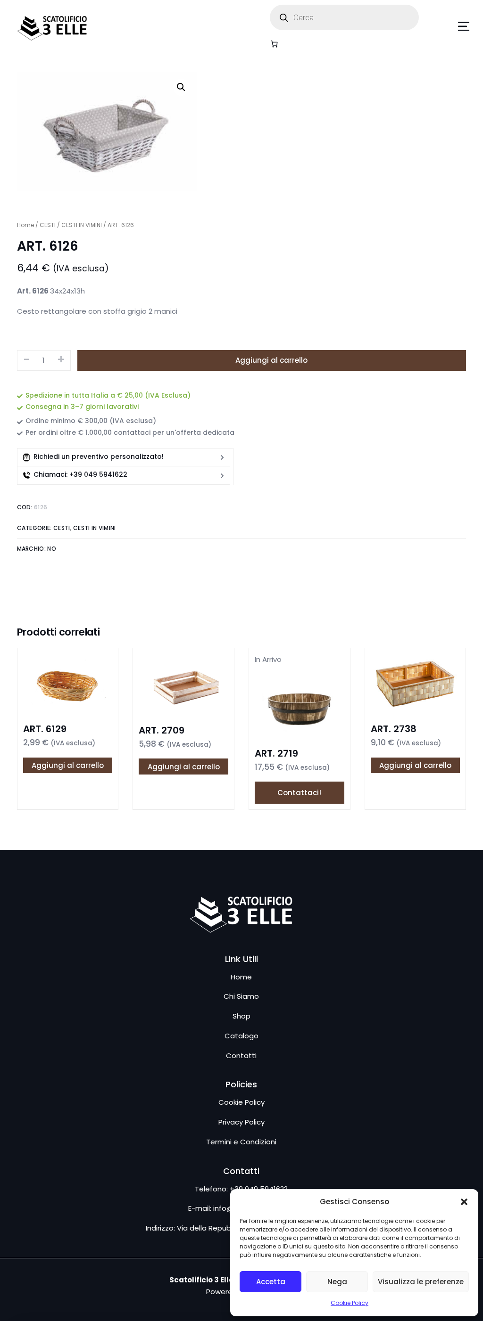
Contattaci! (299, 793)
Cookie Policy (349, 1303)
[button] (464, 1202)
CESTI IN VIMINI (81, 225)
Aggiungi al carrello (271, 360)
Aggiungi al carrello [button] (68, 765)
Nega (337, 1282)
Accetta (270, 1282)
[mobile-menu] (449, 26)
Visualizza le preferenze (421, 1282)
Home (25, 225)
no (51, 549)
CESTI (48, 225)
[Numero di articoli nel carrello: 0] (274, 44)
